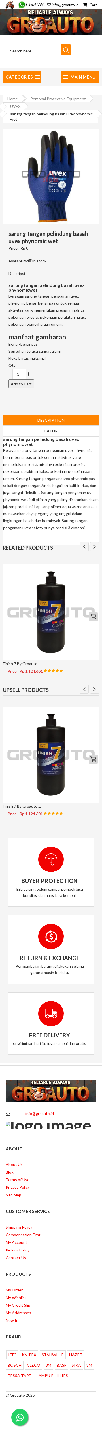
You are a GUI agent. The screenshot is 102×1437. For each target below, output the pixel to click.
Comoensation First (23, 1234)
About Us (14, 1164)
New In (12, 1320)
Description (51, 420)
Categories (19, 76)
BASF (61, 1365)
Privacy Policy (18, 1187)
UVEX (15, 106)
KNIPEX (29, 1354)
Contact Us (16, 1257)
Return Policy (17, 1250)
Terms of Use (17, 1179)
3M (48, 1365)
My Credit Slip (18, 1305)
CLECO (33, 1365)
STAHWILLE (53, 1354)
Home (12, 98)
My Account (16, 1242)
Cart (93, 5)
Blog (10, 1172)
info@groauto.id (65, 5)
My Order (14, 1290)
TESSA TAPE (19, 1375)
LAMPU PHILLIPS (52, 1375)
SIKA (76, 1365)
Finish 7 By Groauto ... (22, 663)
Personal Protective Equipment (58, 98)
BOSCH (15, 1365)
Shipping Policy (19, 1227)
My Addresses (18, 1312)
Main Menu (83, 76)
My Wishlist (16, 1297)
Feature (51, 430)
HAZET (75, 1354)
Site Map (13, 1194)
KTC (12, 1354)
